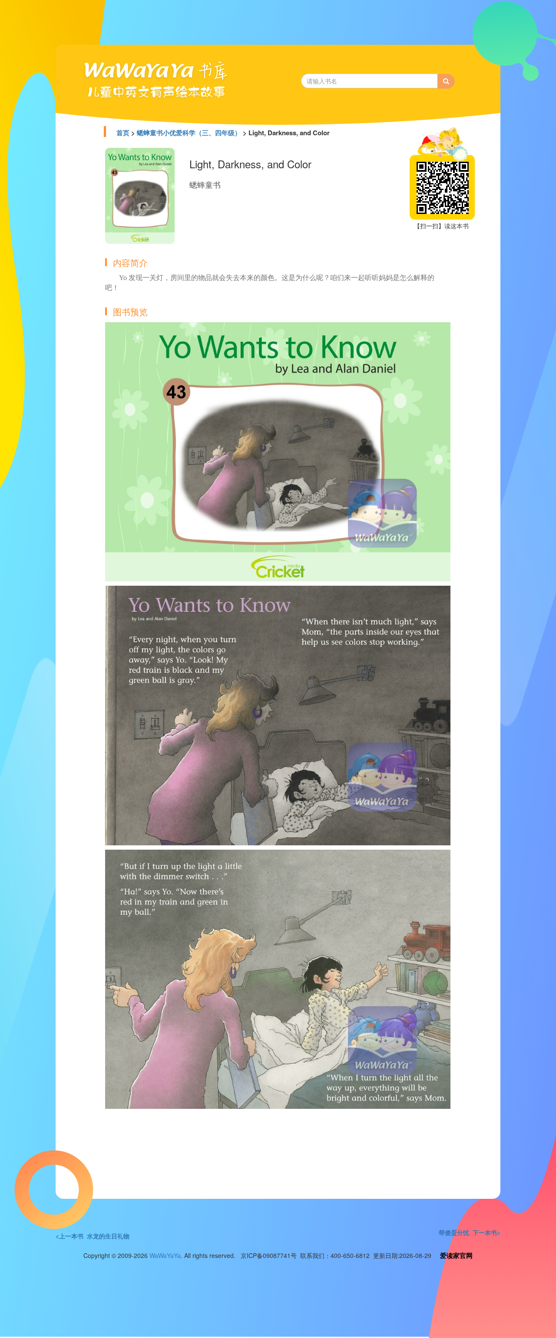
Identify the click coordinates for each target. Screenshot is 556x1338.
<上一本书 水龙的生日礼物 (92, 1235)
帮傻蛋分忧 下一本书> (469, 1232)
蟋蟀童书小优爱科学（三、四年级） (189, 132)
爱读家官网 (456, 1255)
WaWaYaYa (165, 1255)
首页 (122, 132)
